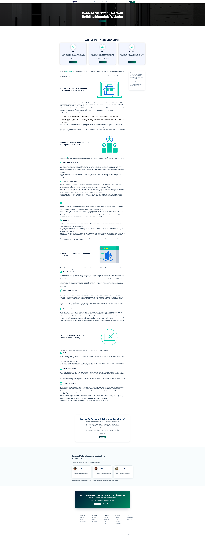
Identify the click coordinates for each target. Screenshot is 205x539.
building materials (68, 71)
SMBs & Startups (95, 521)
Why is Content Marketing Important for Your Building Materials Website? (137, 75)
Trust (116, 528)
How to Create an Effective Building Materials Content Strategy (136, 85)
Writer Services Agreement (118, 524)
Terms (131, 534)
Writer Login (129, 519)
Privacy (116, 519)
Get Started (102, 21)
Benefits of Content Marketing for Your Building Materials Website (136, 78)
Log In (127, 1)
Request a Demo (106, 503)
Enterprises (94, 517)
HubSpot (67, 157)
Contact (135, 534)
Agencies (93, 519)
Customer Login (130, 517)
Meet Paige (132, 1)
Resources (117, 517)
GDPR (116, 526)
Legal (105, 521)
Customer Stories (83, 521)
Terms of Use (117, 521)
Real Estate (106, 523)
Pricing (114, 1)
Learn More (73, 61)
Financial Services (107, 519)
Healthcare (106, 517)
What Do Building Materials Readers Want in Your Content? (136, 82)
